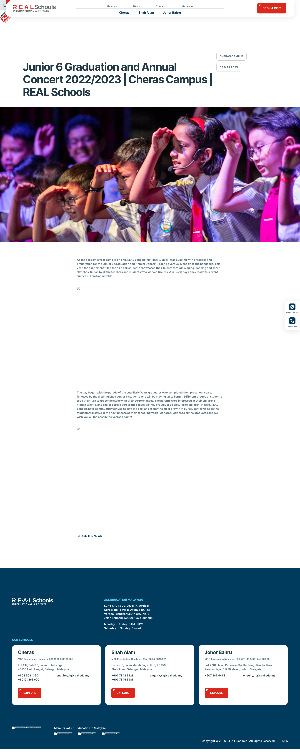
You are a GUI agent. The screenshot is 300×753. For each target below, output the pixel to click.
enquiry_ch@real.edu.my (73, 675)
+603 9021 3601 (29, 675)
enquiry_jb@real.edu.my (259, 675)
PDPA (284, 741)
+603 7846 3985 (122, 679)
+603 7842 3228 (122, 675)
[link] (63, 737)
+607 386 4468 (215, 675)
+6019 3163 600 (29, 679)
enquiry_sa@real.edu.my (166, 675)
